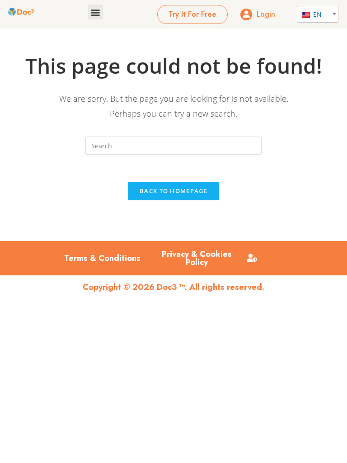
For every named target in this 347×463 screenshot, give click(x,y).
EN (316, 14)
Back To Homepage (173, 191)
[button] (95, 12)
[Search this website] (173, 145)
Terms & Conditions (102, 258)
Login (266, 14)
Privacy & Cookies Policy (197, 258)
